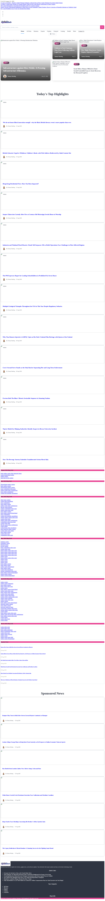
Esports (43, 31)
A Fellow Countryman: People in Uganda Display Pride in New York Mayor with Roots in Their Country (28, 4)
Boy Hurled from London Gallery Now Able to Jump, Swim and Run (14, 660)
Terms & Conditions (11, 898)
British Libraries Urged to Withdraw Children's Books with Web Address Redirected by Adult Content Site (37, 153)
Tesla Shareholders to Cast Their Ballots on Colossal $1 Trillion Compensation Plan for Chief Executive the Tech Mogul (33, 880)
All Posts (29, 31)
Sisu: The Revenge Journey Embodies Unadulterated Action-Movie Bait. (26, 459)
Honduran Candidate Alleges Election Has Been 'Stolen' (18, 879)
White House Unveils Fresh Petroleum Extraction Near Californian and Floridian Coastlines (19, 666)
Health (69, 31)
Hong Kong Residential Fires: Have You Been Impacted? (21, 184)
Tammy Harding (12, 76)
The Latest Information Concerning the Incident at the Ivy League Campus (20, 5)
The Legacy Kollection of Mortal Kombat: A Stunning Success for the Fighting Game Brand (19, 679)
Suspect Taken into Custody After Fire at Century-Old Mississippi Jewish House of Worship (32, 214)
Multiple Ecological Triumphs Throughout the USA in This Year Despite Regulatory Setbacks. (32, 306)
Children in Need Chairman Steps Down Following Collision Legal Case (64, 50)
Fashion (49, 31)
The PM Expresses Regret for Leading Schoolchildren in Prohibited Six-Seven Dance (30, 276)
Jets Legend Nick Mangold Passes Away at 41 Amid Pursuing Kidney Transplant (24, 877)
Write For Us (4, 898)
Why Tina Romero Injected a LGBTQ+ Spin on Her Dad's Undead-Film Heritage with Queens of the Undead (37, 337)
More (74, 31)
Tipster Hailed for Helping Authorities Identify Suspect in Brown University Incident (30, 429)
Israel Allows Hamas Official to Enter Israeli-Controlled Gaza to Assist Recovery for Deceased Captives (87, 71)
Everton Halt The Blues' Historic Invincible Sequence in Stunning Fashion (26, 398)
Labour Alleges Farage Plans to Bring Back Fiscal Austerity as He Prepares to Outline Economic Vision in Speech (23, 653)
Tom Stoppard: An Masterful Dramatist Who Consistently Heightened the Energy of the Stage (27, 874)
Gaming (63, 31)
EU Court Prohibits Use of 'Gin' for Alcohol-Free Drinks (15, 8)
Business (36, 31)
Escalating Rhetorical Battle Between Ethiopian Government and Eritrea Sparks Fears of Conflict (28, 876)
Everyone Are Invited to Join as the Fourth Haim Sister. (18, 873)
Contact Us (81, 31)
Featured (56, 31)
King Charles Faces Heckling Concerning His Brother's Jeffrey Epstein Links (16, 673)
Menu (53, 34)
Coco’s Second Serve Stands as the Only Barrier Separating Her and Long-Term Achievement (32, 367)
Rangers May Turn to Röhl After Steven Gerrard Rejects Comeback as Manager (17, 647)
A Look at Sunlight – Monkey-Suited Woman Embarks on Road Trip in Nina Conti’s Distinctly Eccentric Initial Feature (32, 3)
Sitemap (18, 898)
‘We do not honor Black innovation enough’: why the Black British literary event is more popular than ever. (37, 122)
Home (22, 31)
